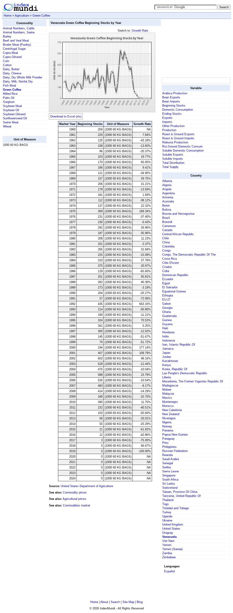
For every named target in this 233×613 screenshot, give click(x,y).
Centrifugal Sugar (14, 48)
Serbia (166, 467)
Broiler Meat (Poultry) (17, 44)
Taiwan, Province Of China (179, 491)
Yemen (166, 545)
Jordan (166, 357)
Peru (165, 442)
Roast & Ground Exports (178, 134)
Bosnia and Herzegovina (178, 213)
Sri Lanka (168, 483)
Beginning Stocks (173, 105)
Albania (167, 181)
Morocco (168, 406)
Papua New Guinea (174, 434)
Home (7, 15)
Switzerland (169, 487)
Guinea (167, 320)
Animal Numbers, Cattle (18, 28)
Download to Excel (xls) (65, 116)
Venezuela (169, 536)
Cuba (165, 271)
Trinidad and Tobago (175, 508)
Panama (167, 430)
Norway (167, 426)
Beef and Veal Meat (16, 40)
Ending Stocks (172, 113)
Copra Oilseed (12, 57)
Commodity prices (75, 492)
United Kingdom (172, 524)
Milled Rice (10, 93)
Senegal (167, 463)
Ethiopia (167, 295)
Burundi (167, 222)
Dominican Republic (175, 275)
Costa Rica (169, 258)
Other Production (173, 126)
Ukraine (167, 520)
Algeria (166, 185)
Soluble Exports (172, 154)
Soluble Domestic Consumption (183, 150)
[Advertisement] (21, 219)
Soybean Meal (12, 106)
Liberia (166, 377)
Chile (165, 238)
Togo (165, 504)
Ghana (166, 312)
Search (115, 602)
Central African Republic (178, 234)
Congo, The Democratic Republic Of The (189, 254)
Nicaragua (168, 418)
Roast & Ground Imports (178, 138)
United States (171, 528)
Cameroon (169, 226)
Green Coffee (41, 15)
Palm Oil (8, 98)
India (165, 336)
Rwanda (167, 455)
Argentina (168, 193)
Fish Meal (9, 85)
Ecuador (167, 279)
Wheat (7, 126)
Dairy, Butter (11, 69)
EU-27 (166, 299)
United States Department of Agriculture (87, 486)
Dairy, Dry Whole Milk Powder (22, 77)
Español (169, 571)
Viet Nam (168, 541)
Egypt (166, 283)
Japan (166, 352)
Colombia (168, 246)
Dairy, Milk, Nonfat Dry (18, 81)
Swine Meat (10, 122)
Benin (166, 205)
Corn (6, 61)
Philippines (169, 447)
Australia (168, 201)
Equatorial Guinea (174, 291)
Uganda (167, 516)
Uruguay (167, 532)
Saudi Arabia (170, 459)
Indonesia (168, 340)
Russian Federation (175, 451)
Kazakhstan (170, 361)
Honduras (168, 332)
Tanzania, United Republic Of (181, 496)
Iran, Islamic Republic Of (178, 344)
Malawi (166, 389)
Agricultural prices (74, 499)
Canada (167, 230)
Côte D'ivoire (170, 262)
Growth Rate (140, 30)
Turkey (166, 512)
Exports (167, 118)
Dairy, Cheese (12, 73)
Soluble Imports (172, 158)
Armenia (167, 197)
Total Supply (170, 167)
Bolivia (166, 209)
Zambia (167, 553)
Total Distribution (173, 162)
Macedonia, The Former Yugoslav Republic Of (192, 381)
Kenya (166, 365)
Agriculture (22, 15)
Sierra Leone (170, 471)
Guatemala (169, 316)
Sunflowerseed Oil (15, 118)
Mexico (167, 397)
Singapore (168, 475)
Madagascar (170, 385)
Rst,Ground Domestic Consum (182, 146)
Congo (166, 250)
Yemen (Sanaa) (172, 549)
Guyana (167, 324)
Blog (140, 602)
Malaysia (168, 393)
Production (169, 130)
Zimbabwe (169, 557)
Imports (167, 122)
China (166, 242)
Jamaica (167, 348)
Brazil (166, 217)
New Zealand (170, 414)
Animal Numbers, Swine (19, 32)
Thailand (167, 500)
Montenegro (170, 402)
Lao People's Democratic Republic (184, 373)
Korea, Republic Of (174, 369)
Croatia (167, 267)
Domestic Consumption (177, 109)
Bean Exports (171, 97)
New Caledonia (172, 410)
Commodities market (76, 505)
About (104, 602)
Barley (7, 36)
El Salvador (169, 287)
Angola (166, 189)
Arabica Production (174, 93)
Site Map (128, 602)
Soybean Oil (11, 110)
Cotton (7, 65)
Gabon (166, 303)
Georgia (167, 307)
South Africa (170, 479)
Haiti (165, 328)
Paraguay (168, 438)
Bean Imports (171, 101)
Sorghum (9, 102)
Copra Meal (10, 53)
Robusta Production (175, 142)
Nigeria (166, 422)
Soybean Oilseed (14, 114)
